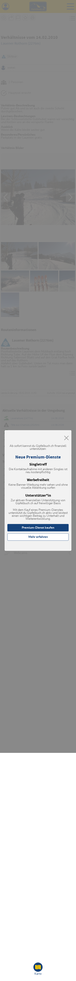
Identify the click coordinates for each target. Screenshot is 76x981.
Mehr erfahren (38, 536)
